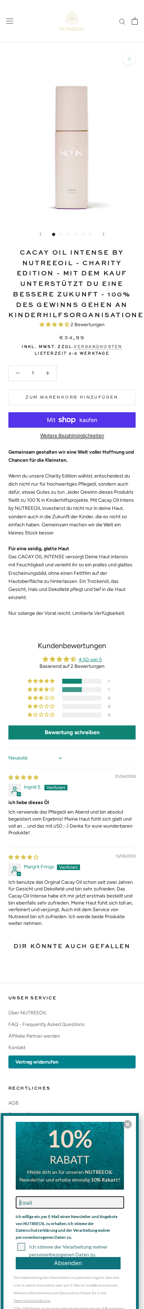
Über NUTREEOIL (27, 1013)
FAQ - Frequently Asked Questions (46, 1024)
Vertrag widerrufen (36, 1062)
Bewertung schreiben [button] (72, 732)
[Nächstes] (103, 234)
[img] (23, 778)
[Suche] (122, 21)
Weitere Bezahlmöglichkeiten (72, 436)
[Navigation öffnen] (9, 21)
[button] (55, 325)
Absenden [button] (68, 1263)
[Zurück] (40, 234)
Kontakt (17, 1048)
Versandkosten (98, 347)
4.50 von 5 (90, 660)
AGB (13, 1103)
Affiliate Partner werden (34, 1036)
